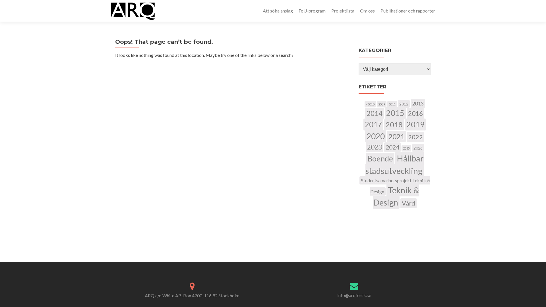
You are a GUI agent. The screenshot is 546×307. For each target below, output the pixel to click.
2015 (395, 113)
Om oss (367, 10)
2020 (376, 136)
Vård (408, 203)
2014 (374, 113)
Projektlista (342, 10)
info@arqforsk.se (354, 295)
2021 (396, 136)
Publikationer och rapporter (407, 10)
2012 (403, 103)
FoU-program (312, 10)
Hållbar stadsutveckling (394, 164)
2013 (417, 103)
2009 (381, 104)
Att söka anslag (278, 10)
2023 (374, 147)
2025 (406, 148)
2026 (418, 148)
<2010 (370, 104)
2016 (415, 113)
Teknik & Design (396, 196)
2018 (394, 124)
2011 (392, 104)
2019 (415, 124)
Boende (380, 158)
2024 (392, 147)
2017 (373, 124)
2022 (415, 137)
